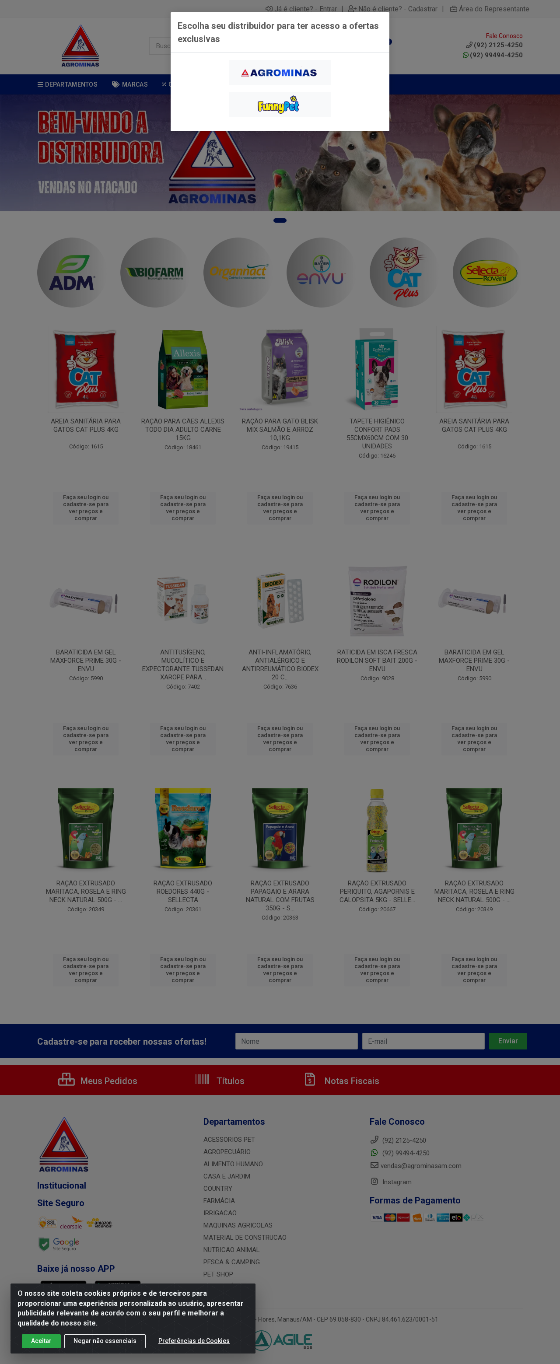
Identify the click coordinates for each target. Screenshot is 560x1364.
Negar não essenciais (105, 1340)
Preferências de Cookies (194, 1340)
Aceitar (41, 1340)
